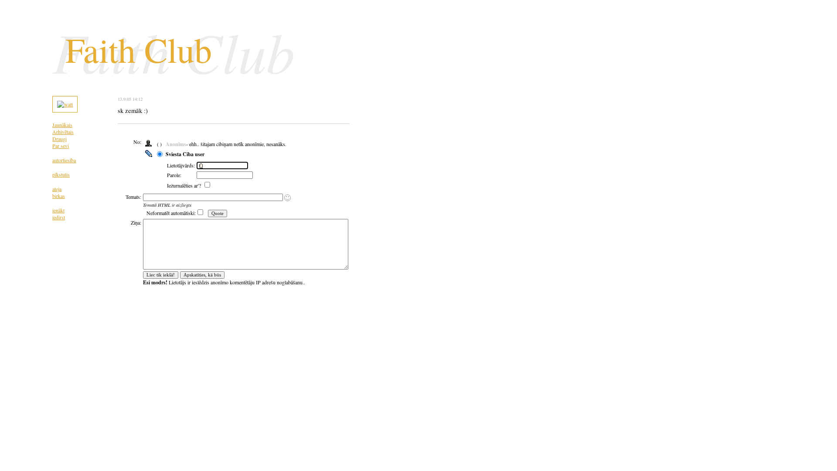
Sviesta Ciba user (185, 154)
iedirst (58, 217)
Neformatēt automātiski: (171, 212)
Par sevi (60, 145)
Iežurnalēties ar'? (185, 185)
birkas (58, 195)
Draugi (59, 138)
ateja (56, 188)
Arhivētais (63, 131)
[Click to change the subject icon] (287, 198)
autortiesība (64, 160)
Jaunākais (62, 124)
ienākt (58, 210)
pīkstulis (61, 174)
